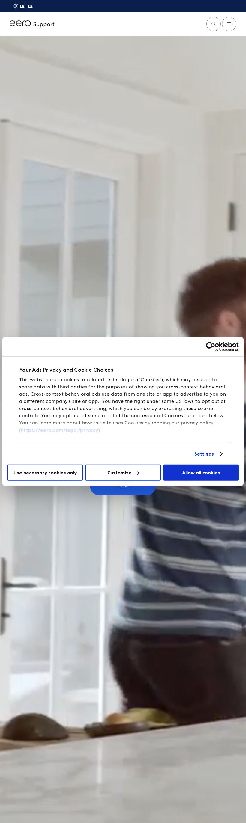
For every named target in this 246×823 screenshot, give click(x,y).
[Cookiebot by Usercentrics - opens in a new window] (212, 347)
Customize (119, 473)
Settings (204, 454)
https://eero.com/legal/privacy (59, 430)
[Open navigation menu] (229, 24)
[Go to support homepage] (32, 24)
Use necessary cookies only (45, 473)
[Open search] (213, 24)
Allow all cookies (201, 473)
